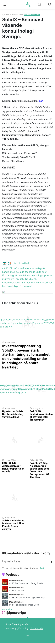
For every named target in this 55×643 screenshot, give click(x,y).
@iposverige (16, 613)
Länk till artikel (20, 263)
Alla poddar (7, 609)
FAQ (42, 568)
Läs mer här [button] (36, 628)
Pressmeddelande (31, 15)
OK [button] (27, 635)
